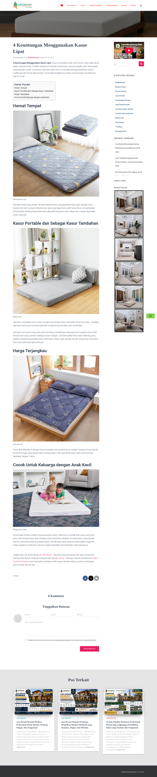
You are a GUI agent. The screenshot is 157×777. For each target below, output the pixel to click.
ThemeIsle (140, 772)
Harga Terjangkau (21, 94)
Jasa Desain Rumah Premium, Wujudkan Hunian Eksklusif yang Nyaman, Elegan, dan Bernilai (76, 725)
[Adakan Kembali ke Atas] (152, 772)
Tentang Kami (111, 5)
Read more (21, 747)
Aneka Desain (120, 82)
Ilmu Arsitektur (120, 91)
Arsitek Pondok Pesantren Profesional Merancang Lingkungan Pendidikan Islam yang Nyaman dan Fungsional (123, 725)
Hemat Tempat (20, 88)
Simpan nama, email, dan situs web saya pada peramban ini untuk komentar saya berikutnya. (62, 640)
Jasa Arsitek (120, 96)
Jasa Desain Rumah (122, 105)
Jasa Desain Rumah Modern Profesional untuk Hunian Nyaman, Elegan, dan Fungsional (32, 725)
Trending (118, 127)
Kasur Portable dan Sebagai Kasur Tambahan (33, 91)
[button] (76, 5)
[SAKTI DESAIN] (22, 5)
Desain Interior (120, 87)
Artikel (124, 5)
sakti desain (47, 555)
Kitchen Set (119, 118)
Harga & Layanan (96, 5)
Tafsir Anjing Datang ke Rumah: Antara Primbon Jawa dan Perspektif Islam (129, 148)
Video (83, 5)
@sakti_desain (58, 558)
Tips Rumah (119, 122)
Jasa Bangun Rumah (122, 100)
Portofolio (71, 5)
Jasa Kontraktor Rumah (124, 109)
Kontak (133, 5)
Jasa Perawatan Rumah (124, 113)
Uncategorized (120, 131)
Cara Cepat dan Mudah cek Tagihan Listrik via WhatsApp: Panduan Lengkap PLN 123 (128, 172)
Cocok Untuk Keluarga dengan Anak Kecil (31, 97)
